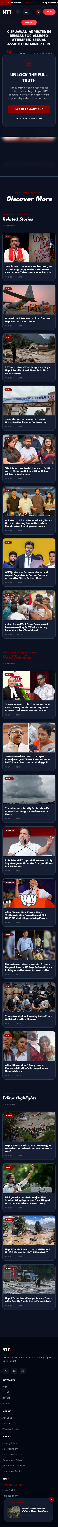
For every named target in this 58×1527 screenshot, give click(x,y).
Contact (7, 1423)
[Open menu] (26, 12)
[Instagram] (23, 1371)
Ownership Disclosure (14, 1465)
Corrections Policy (12, 1460)
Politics (6, 1403)
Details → (14, 2)
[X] (5, 1371)
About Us (7, 1417)
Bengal (6, 1397)
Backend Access (13, 1485)
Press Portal (8, 1490)
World (5, 1392)
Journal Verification (12, 1471)
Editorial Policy (10, 1448)
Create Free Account (29, 118)
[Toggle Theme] (36, 12)
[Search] (18, 11)
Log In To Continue (29, 109)
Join (49, 12)
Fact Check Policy (12, 1454)
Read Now (27, 1515)
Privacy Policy (9, 1443)
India (5, 1386)
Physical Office (10, 1429)
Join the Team (10, 1495)
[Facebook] (14, 1371)
